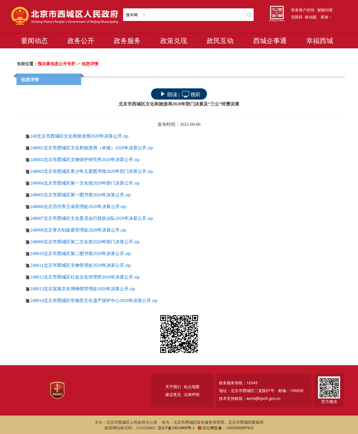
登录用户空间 (302, 10)
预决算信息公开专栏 (57, 64)
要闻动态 (34, 40)
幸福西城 (319, 40)
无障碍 (297, 17)
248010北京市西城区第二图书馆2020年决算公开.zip (80, 253)
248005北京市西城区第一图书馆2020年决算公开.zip (80, 194)
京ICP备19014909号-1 (176, 428)
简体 (324, 17)
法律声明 (191, 394)
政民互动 (220, 40)
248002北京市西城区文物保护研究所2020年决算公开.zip (85, 159)
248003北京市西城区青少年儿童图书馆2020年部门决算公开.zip (91, 171)
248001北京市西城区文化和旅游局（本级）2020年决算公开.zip (91, 147)
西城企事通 (270, 40)
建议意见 (173, 394)
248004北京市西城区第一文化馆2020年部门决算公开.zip (85, 183)
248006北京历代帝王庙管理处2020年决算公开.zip (78, 206)
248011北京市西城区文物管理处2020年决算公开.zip (80, 265)
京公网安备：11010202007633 (227, 428)
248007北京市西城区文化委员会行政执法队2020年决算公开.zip (91, 218)
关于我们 (173, 386)
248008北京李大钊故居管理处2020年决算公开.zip (78, 230)
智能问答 (325, 10)
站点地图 (191, 386)
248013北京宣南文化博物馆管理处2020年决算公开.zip (82, 288)
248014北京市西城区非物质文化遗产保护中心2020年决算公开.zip (93, 300)
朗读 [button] (172, 94)
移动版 (311, 17)
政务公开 (80, 40)
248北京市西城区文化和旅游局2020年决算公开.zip (79, 136)
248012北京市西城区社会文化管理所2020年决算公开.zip (85, 277)
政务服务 (127, 40)
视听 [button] (195, 94)
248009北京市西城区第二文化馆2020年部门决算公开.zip (85, 241)
